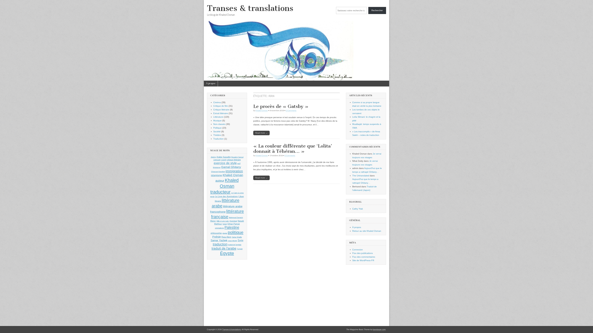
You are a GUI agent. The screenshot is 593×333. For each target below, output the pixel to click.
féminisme (217, 167)
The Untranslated (360, 175)
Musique (217, 120)
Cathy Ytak (357, 209)
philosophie (216, 233)
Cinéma (217, 102)
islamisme (216, 175)
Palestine (232, 227)
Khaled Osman (262, 110)
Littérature (218, 117)
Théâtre (217, 135)
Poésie (216, 236)
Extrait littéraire (220, 113)
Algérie (213, 157)
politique (235, 232)
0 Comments (291, 110)
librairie (218, 201)
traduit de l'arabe (224, 248)
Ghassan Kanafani (218, 172)
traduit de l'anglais (234, 245)
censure (217, 160)
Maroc (213, 221)
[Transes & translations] (296, 40)
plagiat (224, 233)
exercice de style (225, 163)
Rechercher (377, 10)
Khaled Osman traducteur (224, 186)
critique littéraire (234, 160)
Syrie (240, 240)
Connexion (357, 249)
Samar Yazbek (219, 240)
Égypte (227, 253)
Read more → (261, 133)
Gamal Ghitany (231, 167)
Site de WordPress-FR (363, 260)
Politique (217, 128)
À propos (210, 83)
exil (238, 163)
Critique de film (220, 106)
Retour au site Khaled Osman (366, 231)
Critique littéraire (221, 109)
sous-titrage (232, 241)
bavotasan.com (379, 330)
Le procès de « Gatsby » (280, 106)
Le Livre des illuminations (226, 196)
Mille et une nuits (223, 221)
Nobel (225, 224)
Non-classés (219, 124)
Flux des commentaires (363, 257)
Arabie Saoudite (224, 157)
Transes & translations (250, 8)
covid (223, 160)
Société (217, 131)
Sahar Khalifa (237, 237)
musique (233, 221)
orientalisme (219, 228)
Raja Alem (226, 237)
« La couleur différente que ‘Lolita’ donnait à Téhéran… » (292, 148)
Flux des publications (362, 253)
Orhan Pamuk (233, 224)
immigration (234, 171)
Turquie (240, 249)
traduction (220, 244)
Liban (241, 196)
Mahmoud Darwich (236, 217)
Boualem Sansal (237, 157)
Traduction (218, 139)
